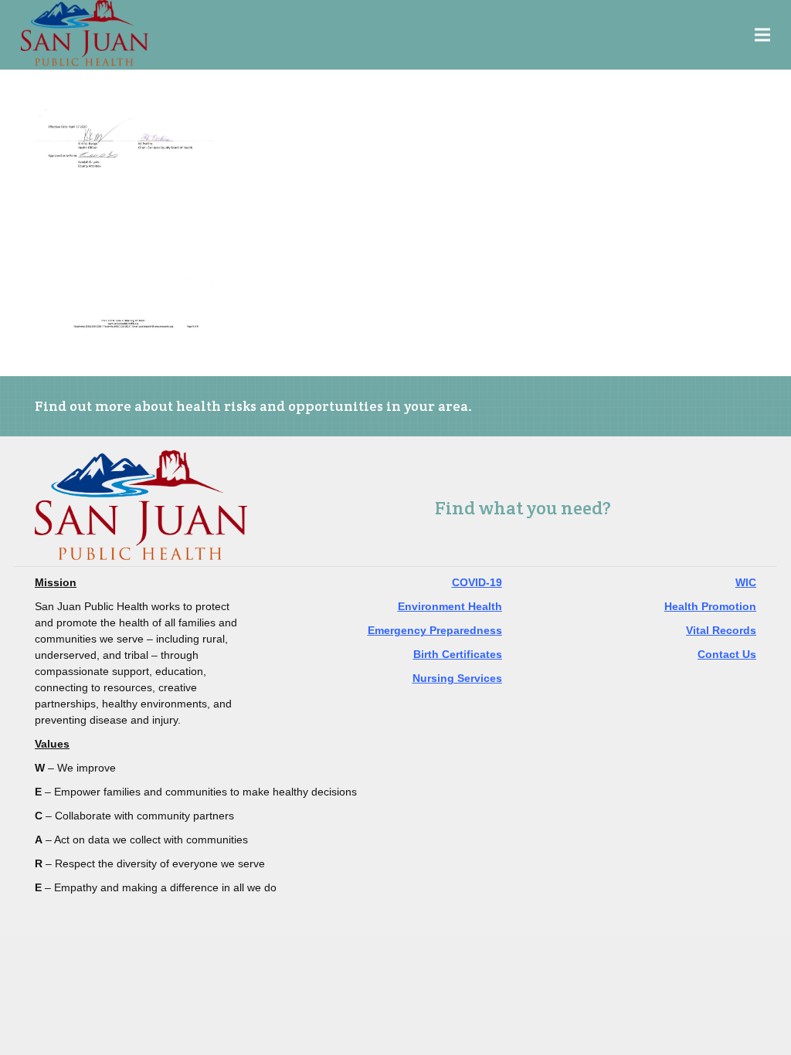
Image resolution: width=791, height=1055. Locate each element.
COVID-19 (477, 582)
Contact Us (727, 654)
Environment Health (450, 606)
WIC (745, 582)
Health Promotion (710, 606)
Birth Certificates (457, 654)
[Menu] (763, 34)
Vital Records (721, 630)
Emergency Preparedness (435, 630)
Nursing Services (457, 678)
